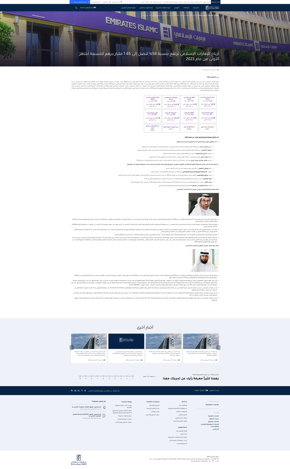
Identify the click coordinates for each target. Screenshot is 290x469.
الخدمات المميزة (206, 2)
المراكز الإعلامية (202, 15)
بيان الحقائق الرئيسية (153, 408)
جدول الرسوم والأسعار (152, 414)
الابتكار (147, 2)
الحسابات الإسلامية (157, 2)
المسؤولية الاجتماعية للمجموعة (177, 408)
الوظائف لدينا (183, 405)
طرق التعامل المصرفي (128, 8)
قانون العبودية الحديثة (180, 421)
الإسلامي (216, 429)
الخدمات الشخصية (215, 2)
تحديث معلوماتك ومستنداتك (178, 440)
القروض (176, 8)
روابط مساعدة (126, 401)
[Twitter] (82, 390)
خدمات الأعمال (186, 2)
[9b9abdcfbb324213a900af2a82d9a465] (211, 7)
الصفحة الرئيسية (213, 15)
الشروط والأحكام (154, 405)
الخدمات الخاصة (198, 2)
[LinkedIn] (72, 390)
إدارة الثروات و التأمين (145, 8)
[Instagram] (75, 390)
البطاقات (186, 8)
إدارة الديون (183, 434)
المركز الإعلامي (182, 414)
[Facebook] (85, 390)
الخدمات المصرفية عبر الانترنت (80, 2)
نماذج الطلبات (155, 411)
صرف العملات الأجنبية (163, 8)
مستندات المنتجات (152, 401)
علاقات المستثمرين (181, 418)
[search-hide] (76, 7)
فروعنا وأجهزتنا (95, 2)
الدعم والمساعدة (182, 443)
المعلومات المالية (181, 411)
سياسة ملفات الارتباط (125, 416)
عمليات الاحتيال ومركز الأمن (124, 422)
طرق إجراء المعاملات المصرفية (177, 437)
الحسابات (196, 8)
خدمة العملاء (106, 2)
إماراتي (192, 2)
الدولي (151, 2)
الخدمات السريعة (116, 2)
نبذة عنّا (143, 2)
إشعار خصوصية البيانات (124, 419)
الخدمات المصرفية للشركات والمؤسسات (172, 2)
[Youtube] (78, 390)
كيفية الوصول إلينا (181, 431)
